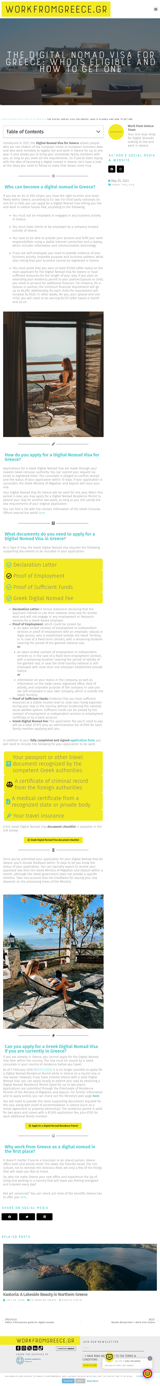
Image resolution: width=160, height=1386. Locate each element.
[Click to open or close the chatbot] (147, 1373)
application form (82, 740)
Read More (92, 1380)
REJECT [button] (80, 1381)
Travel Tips (119, 184)
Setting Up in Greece (31, 119)
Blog (13, 119)
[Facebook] (111, 169)
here (42, 513)
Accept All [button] (68, 1381)
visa (131, 184)
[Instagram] (120, 169)
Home (5, 119)
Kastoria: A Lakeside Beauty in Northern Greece (45, 1294)
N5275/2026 (43, 1069)
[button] (155, 9)
